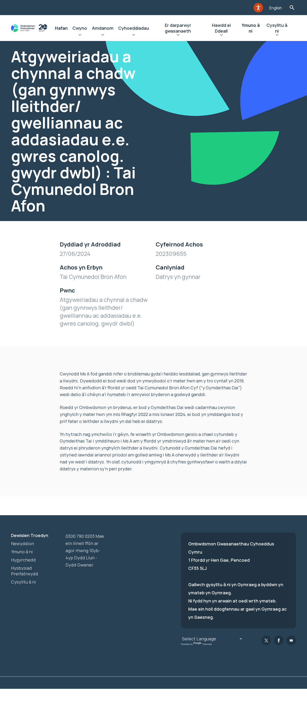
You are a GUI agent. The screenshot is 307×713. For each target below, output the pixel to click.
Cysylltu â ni (276, 28)
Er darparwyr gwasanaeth (178, 28)
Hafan (61, 28)
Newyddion (22, 543)
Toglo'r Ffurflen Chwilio (292, 8)
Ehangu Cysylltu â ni (277, 35)
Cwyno (79, 28)
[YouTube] (291, 640)
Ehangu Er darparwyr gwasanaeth (177, 35)
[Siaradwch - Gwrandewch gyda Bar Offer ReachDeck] (258, 7)
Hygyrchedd (23, 560)
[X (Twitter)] (266, 640)
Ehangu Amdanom (102, 35)
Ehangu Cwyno (79, 35)
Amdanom (102, 28)
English (275, 8)
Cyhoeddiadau (133, 28)
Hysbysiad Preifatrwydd (24, 571)
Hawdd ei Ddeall (221, 28)
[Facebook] (278, 640)
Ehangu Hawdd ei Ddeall (221, 35)
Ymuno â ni (251, 28)
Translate (207, 644)
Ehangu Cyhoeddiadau (133, 35)
